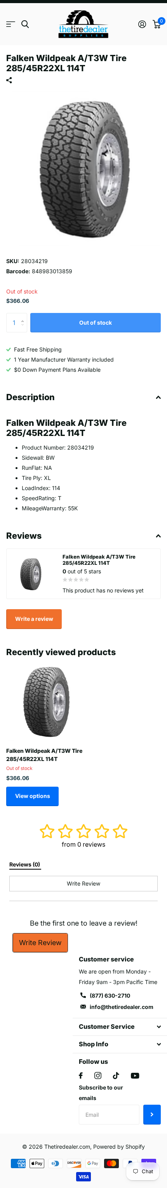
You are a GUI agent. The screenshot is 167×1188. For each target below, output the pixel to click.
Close (120, 1026)
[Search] (25, 24)
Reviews (24, 536)
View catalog (10, 24)
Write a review (34, 618)
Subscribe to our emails (101, 1092)
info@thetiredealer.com (121, 1006)
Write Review (40, 942)
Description (30, 397)
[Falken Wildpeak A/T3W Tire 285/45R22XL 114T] (45, 701)
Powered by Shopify (119, 1146)
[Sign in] (142, 24)
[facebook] (81, 1075)
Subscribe (152, 1114)
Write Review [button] (83, 883)
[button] (24, 316)
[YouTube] (135, 1076)
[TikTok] (116, 1075)
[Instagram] (97, 1075)
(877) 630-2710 (110, 995)
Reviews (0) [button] (25, 864)
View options (32, 796)
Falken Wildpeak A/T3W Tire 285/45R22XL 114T (44, 754)
